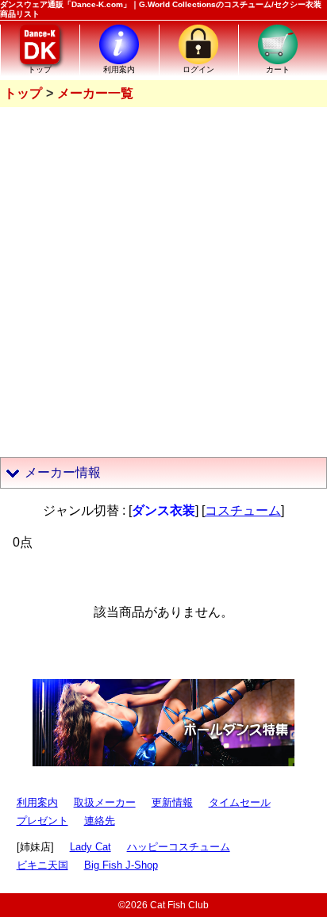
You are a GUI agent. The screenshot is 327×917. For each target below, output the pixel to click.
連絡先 (99, 821)
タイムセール (240, 802)
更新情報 (172, 802)
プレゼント (42, 821)
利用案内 (37, 802)
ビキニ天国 (42, 865)
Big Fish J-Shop (121, 865)
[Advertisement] (163, 278)
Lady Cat (90, 847)
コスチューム (243, 510)
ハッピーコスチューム (178, 847)
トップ (23, 93)
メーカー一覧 (95, 93)
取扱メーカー (105, 802)
